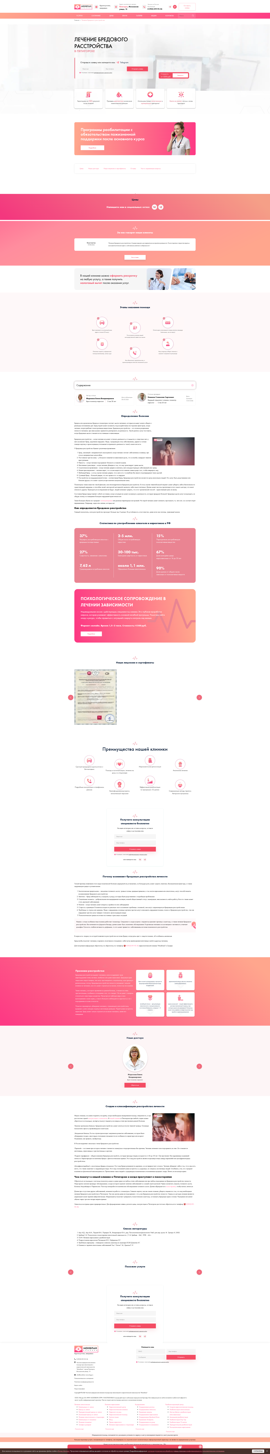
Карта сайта (78, 1385)
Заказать (180, 75)
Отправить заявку (137, 69)
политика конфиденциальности (190, 1451)
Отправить (181, 1357)
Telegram (124, 62)
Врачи (124, 16)
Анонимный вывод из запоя (88, 1415)
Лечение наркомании (112, 1404)
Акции (154, 16)
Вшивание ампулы (145, 1412)
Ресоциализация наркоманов (180, 1427)
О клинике (96, 16)
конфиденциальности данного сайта (103, 72)
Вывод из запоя (84, 1410)
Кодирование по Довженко (149, 1425)
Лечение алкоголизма (82, 1404)
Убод (111, 1420)
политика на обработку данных (167, 1451)
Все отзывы (135, 257)
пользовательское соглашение (213, 1451)
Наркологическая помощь (118, 1415)
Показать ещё (79, 1429)
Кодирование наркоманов (148, 1415)
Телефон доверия (85, 1425)
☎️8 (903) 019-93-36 (131, 946)
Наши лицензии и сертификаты (115, 168)
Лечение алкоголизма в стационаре (91, 1417)
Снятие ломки (114, 1417)
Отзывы (133, 168)
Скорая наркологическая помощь (181, 1407)
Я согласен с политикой (97, 72)
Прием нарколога (115, 1422)
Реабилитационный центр (174, 1404)
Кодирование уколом (146, 1407)
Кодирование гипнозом (147, 1410)
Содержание (83, 385)
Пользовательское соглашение (83, 1378)
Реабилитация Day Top (178, 1420)
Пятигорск (123, 7)
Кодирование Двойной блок (149, 1417)
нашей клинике (115, 1118)
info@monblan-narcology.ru (85, 1375)
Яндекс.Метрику (63, 1451)
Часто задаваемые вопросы (151, 168)
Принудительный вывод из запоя (90, 1412)
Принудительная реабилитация (181, 1425)
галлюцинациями (106, 501)
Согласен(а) (258, 1451)
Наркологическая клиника (118, 1410)
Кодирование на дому (147, 1422)
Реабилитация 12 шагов (178, 1422)
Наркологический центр (117, 1407)
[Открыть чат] (175, 7)
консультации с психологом (98, 1118)
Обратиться (135, 1085)
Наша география (79, 1389)
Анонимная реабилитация (179, 1417)
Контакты (169, 16)
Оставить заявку (187, 7)
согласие (151, 1451)
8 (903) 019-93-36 (155, 9)
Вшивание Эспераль (146, 1420)
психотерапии (171, 1186)
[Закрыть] (266, 1450)
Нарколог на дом (115, 1412)
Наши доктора (93, 168)
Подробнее (92, 148)
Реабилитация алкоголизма (180, 1410)
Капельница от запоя (86, 1407)
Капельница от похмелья (87, 1420)
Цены (111, 16)
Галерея (139, 16)
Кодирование (140, 1404)
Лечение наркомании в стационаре (121, 1425)
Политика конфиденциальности (84, 1382)
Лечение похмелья (85, 1422)
